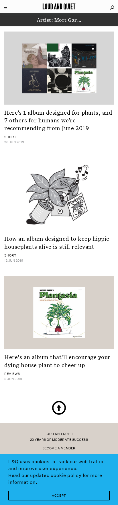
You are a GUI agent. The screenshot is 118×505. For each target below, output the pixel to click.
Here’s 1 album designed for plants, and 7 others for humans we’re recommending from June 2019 (58, 120)
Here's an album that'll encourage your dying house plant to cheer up (57, 360)
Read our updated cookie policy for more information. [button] (55, 479)
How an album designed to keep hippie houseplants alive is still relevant (56, 242)
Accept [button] (59, 496)
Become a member (59, 448)
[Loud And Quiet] (59, 6)
